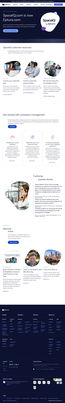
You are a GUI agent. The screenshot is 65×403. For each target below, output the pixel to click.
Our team (51, 322)
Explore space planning (10, 30)
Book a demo (58, 4)
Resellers (35, 324)
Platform (4, 322)
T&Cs (46, 369)
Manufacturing (28, 324)
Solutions (28, 4)
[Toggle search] (44, 4)
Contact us (5, 366)
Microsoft (37, 321)
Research (59, 347)
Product (21, 4)
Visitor (11, 331)
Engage (11, 326)
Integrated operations (4, 329)
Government (20, 332)
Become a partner (43, 326)
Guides (50, 351)
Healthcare (27, 322)
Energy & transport (20, 329)
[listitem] (10, 364)
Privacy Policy (17, 398)
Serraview (4, 346)
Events (50, 348)
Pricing (42, 4)
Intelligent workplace (4, 325)
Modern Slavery (34, 398)
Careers (50, 327)
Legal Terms (9, 398)
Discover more (13, 242)
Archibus (4, 343)
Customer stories (51, 345)
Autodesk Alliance (35, 328)
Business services (19, 322)
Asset (11, 323)
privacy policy (51, 369)
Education (20, 325)
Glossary (58, 329)
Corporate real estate (35, 331)
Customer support (59, 326)
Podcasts (59, 344)
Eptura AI (15, 4)
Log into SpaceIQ (7, 94)
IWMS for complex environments (5, 333)
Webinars (59, 342)
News (50, 324)
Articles (50, 342)
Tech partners (43, 322)
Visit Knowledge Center (49, 96)
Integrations (12, 342)
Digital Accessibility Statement (10, 400)
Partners (36, 4)
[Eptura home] (6, 4)
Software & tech (27, 328)
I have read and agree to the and (44, 369)
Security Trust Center (53, 398)
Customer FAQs (43, 398)
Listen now (25, 283)
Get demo (12, 126)
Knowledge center (59, 322)
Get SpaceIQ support (28, 92)
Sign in (51, 4)
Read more (51, 1)
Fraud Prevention (26, 398)
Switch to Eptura (12, 345)
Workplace (12, 329)
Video (58, 349)
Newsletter (51, 332)
